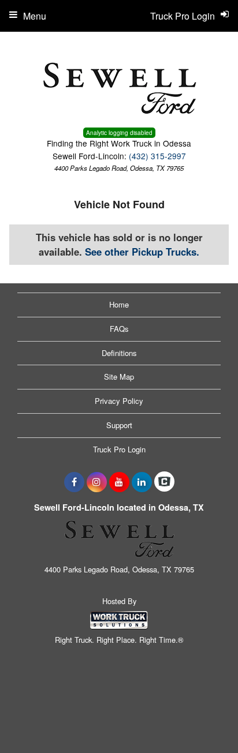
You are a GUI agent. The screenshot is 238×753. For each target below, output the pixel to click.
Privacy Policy (119, 400)
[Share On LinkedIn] (142, 482)
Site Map (119, 376)
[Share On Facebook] (74, 482)
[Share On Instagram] (97, 482)
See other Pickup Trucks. (142, 252)
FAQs (119, 328)
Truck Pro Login (119, 449)
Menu (34, 16)
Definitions (119, 352)
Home (119, 304)
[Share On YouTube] (119, 482)
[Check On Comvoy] (164, 482)
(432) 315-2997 (157, 156)
